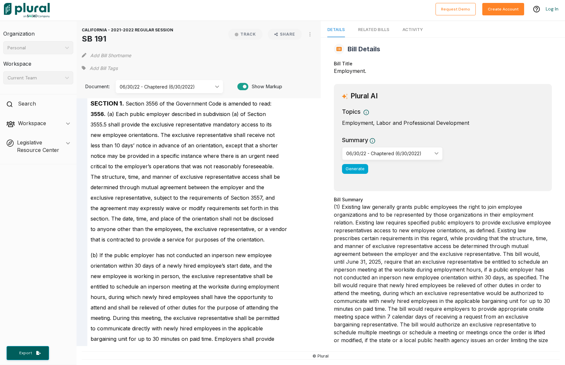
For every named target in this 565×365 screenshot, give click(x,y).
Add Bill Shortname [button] (110, 55)
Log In (552, 9)
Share (287, 34)
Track (248, 34)
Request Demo (455, 9)
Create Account (503, 9)
